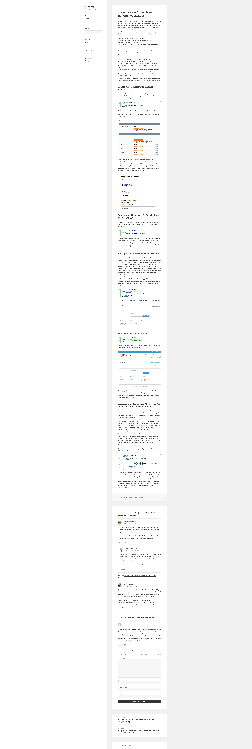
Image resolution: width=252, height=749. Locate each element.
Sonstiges (87, 58)
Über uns (87, 16)
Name (120, 680)
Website (120, 694)
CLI (86, 42)
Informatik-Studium (90, 45)
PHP (86, 55)
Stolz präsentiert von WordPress (126, 745)
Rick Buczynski (128, 584)
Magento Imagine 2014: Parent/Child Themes (138, 61)
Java (86, 47)
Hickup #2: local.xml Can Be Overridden (131, 42)
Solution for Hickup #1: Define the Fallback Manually (135, 40)
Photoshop (88, 53)
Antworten (122, 542)
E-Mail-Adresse (123, 687)
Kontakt (87, 18)
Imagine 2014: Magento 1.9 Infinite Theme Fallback (144, 80)
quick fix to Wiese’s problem (140, 78)
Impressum (88, 21)
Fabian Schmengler (130, 522)
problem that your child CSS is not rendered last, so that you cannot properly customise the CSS (139, 485)
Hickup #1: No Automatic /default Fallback (131, 38)
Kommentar (122, 658)
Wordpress (88, 61)
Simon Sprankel (133, 497)
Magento (87, 50)
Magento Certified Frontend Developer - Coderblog (139, 617)
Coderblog (89, 6)
